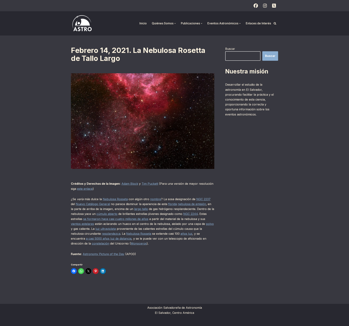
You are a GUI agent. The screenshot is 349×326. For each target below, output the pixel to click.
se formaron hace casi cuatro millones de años (115, 219)
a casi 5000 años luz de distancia (108, 238)
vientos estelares (82, 224)
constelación (100, 243)
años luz (186, 233)
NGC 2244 (190, 214)
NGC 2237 (203, 199)
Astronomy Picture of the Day (103, 254)
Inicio (143, 23)
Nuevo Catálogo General (93, 204)
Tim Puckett (150, 183)
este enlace (85, 189)
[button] (175, 23)
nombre (155, 199)
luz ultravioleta (105, 229)
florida (172, 204)
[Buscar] (275, 23)
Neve (74, 321)
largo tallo (141, 209)
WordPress (115, 321)
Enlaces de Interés (258, 23)
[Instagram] (265, 5)
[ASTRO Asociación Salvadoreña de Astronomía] (82, 23)
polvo (210, 224)
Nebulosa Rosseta (115, 199)
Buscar (230, 49)
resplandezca (111, 233)
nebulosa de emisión (192, 204)
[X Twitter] (274, 5)
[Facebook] (255, 5)
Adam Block (129, 183)
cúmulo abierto (107, 214)
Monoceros (139, 243)
